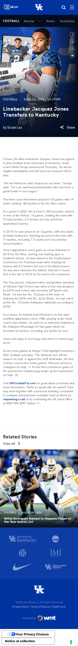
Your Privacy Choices (32, 634)
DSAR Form (59, 607)
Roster (29, 21)
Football (11, 21)
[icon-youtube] (72, 55)
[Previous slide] (4, 488)
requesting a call (14, 399)
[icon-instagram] (72, 48)
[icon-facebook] (72, 34)
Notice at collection (20, 641)
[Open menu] (72, 7)
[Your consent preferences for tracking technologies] (71, 642)
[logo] (39, 589)
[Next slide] (74, 488)
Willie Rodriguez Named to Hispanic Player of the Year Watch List (37, 520)
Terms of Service (41, 607)
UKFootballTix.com (22, 383)
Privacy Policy (20, 607)
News (50, 21)
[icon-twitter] (72, 41)
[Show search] (63, 7)
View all (9, 443)
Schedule (67, 21)
